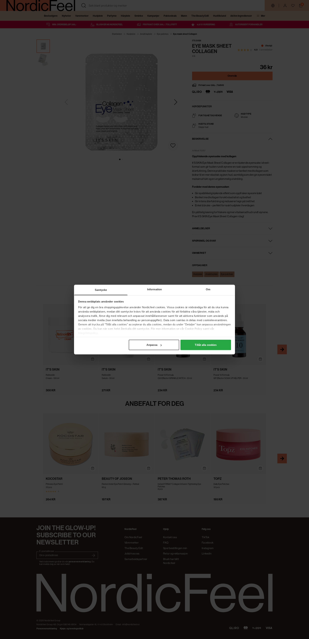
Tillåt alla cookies (206, 344)
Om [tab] (208, 289)
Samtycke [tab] (101, 289)
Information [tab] (154, 289)
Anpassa (152, 344)
